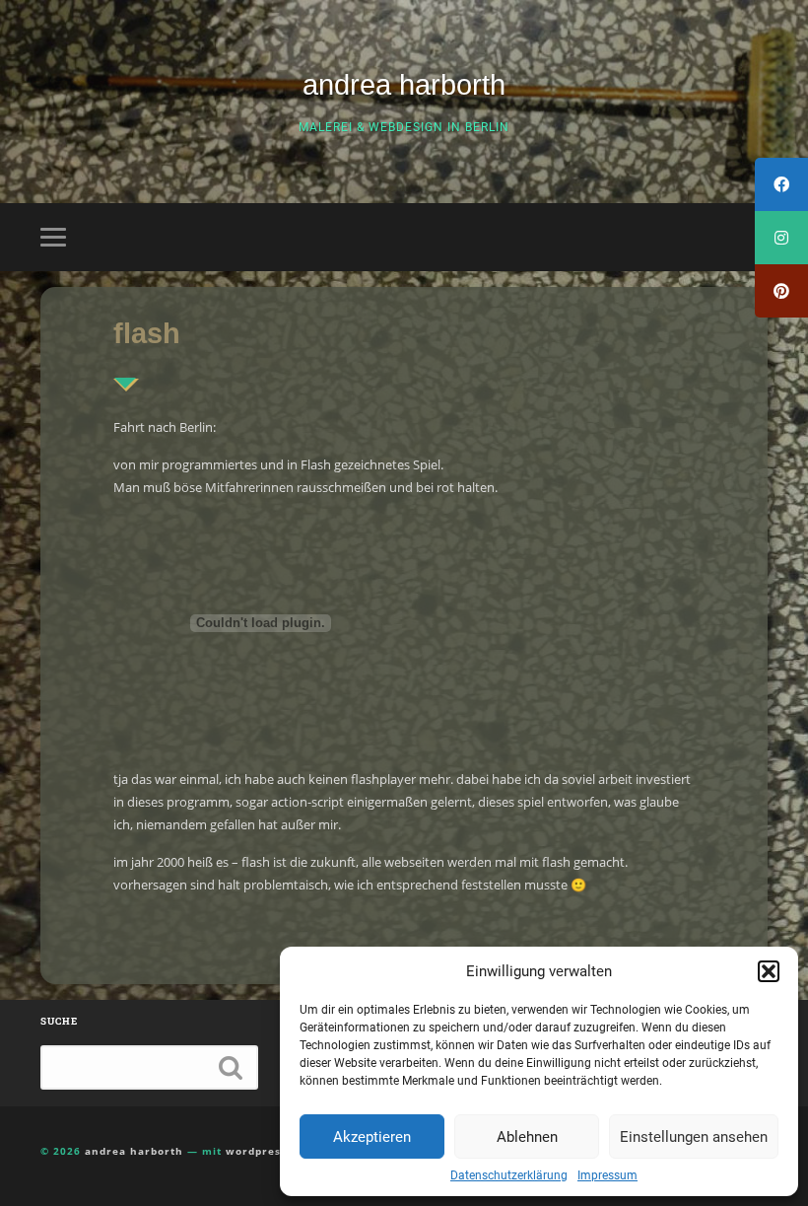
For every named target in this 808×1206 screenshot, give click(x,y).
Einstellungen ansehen (694, 1137)
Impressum (607, 1175)
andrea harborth (404, 85)
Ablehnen (527, 1137)
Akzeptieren (372, 1137)
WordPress (256, 1151)
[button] (768, 971)
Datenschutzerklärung (509, 1175)
